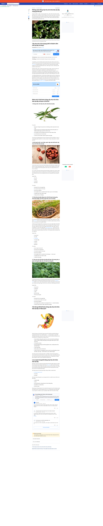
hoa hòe (35, 220)
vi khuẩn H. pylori (42, 80)
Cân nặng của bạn (35, 93)
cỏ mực (42, 47)
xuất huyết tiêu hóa (49, 227)
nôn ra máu (49, 364)
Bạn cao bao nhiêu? (35, 91)
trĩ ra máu (33, 64)
